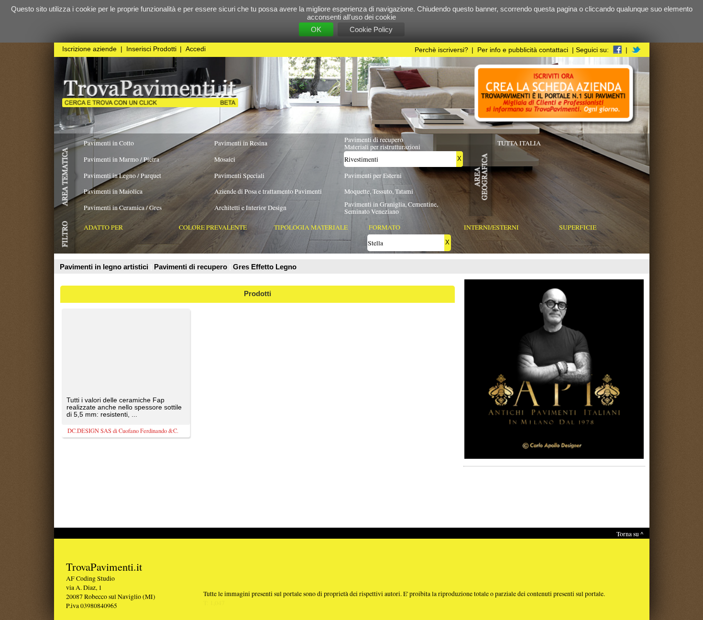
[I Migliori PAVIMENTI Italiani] (150, 104)
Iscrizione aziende (89, 49)
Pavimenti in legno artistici (105, 267)
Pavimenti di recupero (191, 267)
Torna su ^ (629, 533)
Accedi (196, 49)
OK (316, 29)
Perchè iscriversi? (441, 50)
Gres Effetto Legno (265, 267)
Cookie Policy (371, 29)
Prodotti (257, 293)
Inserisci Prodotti (151, 49)
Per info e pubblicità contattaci (522, 50)
